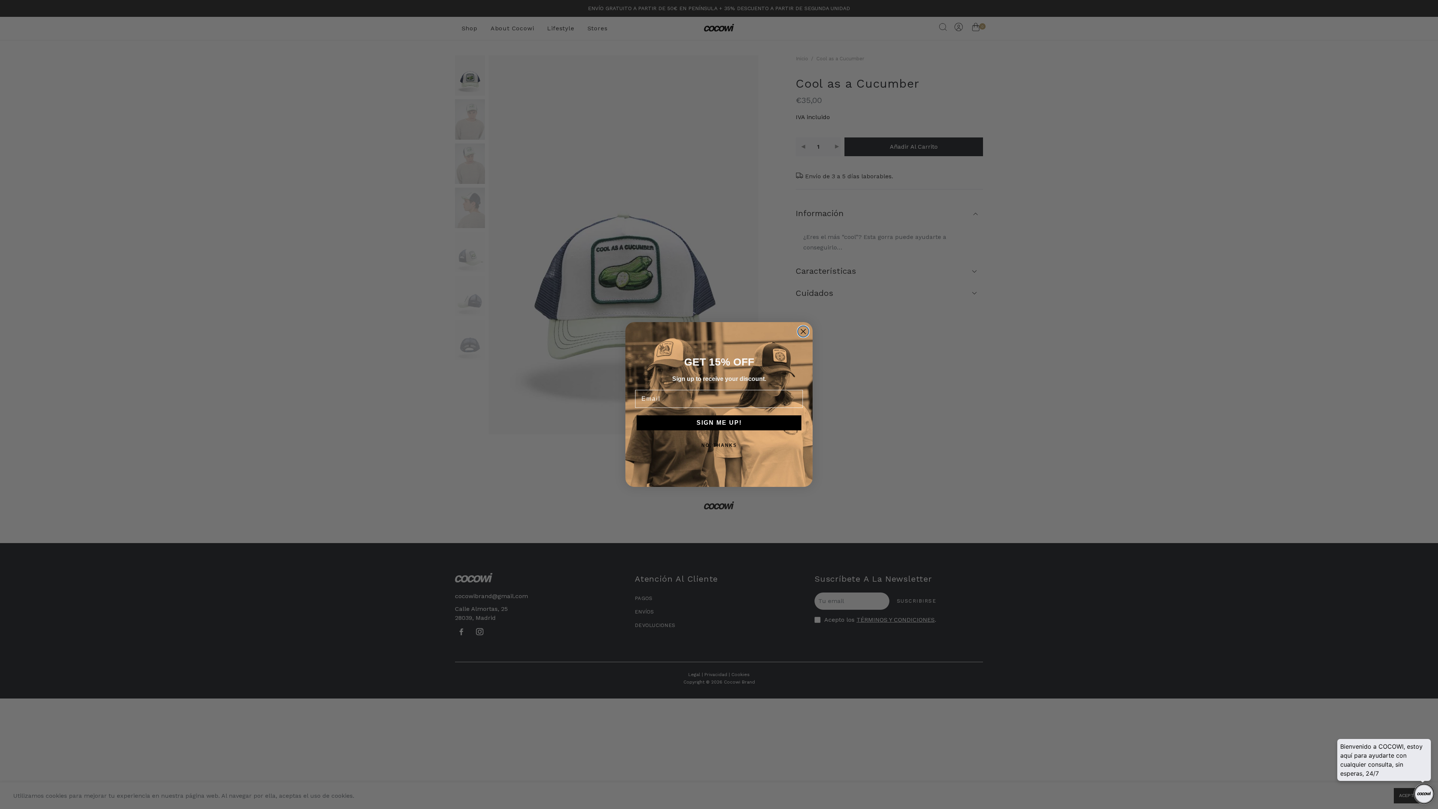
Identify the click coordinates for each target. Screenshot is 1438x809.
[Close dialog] (803, 331)
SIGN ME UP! (719, 422)
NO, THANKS (719, 445)
